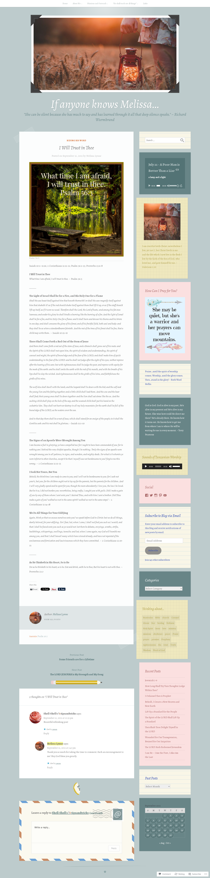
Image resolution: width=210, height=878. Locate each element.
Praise (175, 633)
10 (176, 820)
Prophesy (165, 639)
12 (148, 825)
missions (147, 633)
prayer (146, 639)
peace (167, 633)
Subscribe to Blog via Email (163, 515)
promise (155, 639)
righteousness (149, 644)
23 (171, 830)
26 (148, 835)
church (165, 617)
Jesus (157, 628)
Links (145, 3)
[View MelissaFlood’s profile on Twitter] (151, 495)
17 (176, 825)
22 (165, 830)
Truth (173, 644)
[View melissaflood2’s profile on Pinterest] (160, 495)
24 (176, 830)
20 (153, 830)
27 (154, 835)
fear (153, 623)
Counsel (175, 617)
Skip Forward (181, 185)
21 (159, 830)
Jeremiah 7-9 (151, 680)
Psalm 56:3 (42, 636)
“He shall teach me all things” (124, 3)
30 (171, 835)
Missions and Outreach (96, 3)
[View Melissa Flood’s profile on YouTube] (165, 495)
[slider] (173, 185)
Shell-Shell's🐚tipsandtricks (60, 713)
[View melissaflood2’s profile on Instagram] (156, 495)
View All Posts (52, 619)
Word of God (159, 650)
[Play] (149, 185)
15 (165, 825)
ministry (172, 628)
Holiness (170, 623)
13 (153, 825)
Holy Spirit (148, 628)
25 (182, 830)
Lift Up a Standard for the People (161, 711)
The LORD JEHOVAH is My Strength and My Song (76, 672)
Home (65, 3)
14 (159, 825)
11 (182, 820)
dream (146, 623)
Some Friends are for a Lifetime (76, 657)
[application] (165, 186)
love (164, 628)
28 (159, 835)
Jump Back (177, 185)
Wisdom (147, 650)
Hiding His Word (76, 140)
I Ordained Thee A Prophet (158, 696)
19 (148, 830)
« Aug (161, 843)
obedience (158, 633)
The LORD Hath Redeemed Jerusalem (163, 747)
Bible (157, 617)
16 (171, 825)
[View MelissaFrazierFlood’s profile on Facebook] (146, 495)
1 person (54, 729)
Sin (159, 644)
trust (166, 644)
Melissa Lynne (93, 156)
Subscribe (153, 550)
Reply (46, 733)
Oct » (168, 843)
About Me (77, 3)
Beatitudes (148, 617)
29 (165, 835)
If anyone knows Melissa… (105, 104)
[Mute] (168, 185)
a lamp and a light (157, 177)
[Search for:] (165, 140)
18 (182, 825)
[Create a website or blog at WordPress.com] (105, 872)
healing (160, 623)
